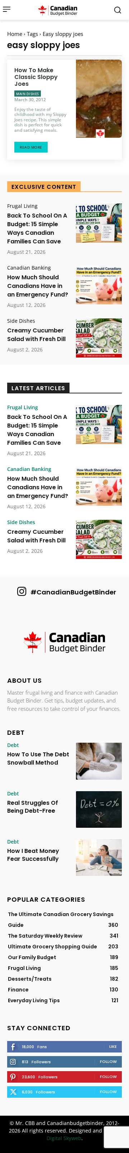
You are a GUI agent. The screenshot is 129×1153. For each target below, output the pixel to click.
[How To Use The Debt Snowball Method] (99, 761)
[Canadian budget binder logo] (59, 10)
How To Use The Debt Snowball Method (38, 758)
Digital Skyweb (64, 1138)
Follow (108, 1061)
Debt (13, 745)
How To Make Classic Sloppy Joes (36, 77)
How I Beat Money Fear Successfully (33, 855)
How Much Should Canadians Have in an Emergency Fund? (37, 286)
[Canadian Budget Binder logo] (64, 643)
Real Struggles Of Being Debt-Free (32, 807)
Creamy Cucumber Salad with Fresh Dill (36, 334)
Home (14, 33)
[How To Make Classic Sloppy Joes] (99, 99)
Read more (31, 147)
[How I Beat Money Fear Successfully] (99, 857)
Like (113, 1046)
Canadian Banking (29, 267)
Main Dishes (27, 94)
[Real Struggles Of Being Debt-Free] (99, 809)
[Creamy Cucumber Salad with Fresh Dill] (99, 338)
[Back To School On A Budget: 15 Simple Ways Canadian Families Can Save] (99, 223)
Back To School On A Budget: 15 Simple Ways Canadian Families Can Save (37, 228)
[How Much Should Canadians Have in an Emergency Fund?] (99, 284)
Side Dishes (21, 320)
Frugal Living (22, 206)
